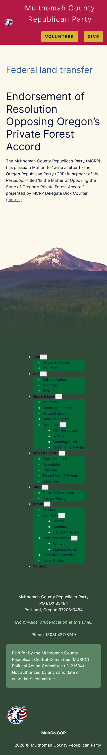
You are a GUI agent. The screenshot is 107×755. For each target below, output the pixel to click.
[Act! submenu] (43, 374)
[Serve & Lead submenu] (58, 396)
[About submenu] (47, 504)
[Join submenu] (43, 357)
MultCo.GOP (53, 732)
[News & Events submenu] (61, 453)
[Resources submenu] (62, 424)
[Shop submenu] (45, 487)
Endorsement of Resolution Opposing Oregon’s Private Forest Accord (53, 121)
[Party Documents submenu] (74, 538)
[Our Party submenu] (61, 515)
